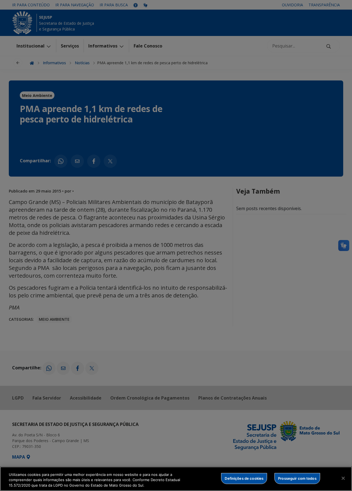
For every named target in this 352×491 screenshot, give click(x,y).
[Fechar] (343, 478)
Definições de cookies (244, 478)
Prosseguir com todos (297, 478)
